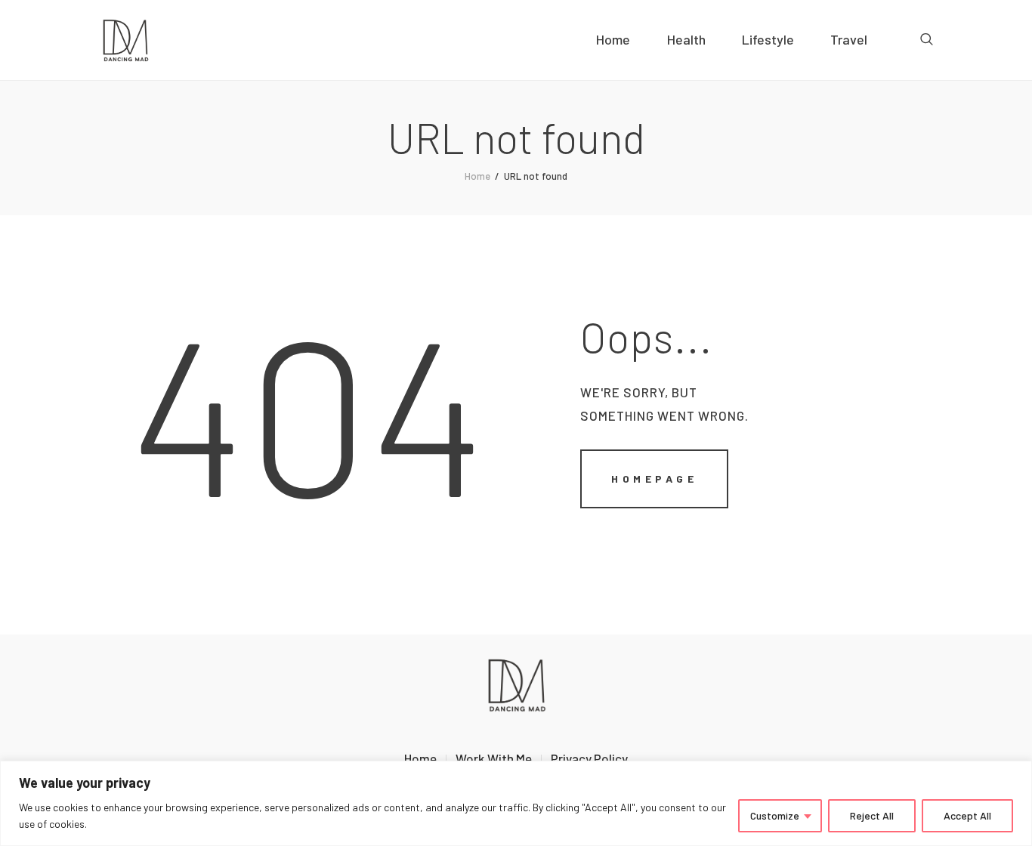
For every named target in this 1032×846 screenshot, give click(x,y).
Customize (774, 815)
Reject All (872, 815)
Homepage (654, 478)
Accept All (967, 815)
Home (477, 176)
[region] (516, 803)
